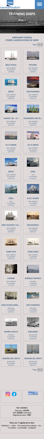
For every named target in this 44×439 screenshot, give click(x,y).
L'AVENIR (11, 278)
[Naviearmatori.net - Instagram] (8, 396)
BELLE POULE (11, 65)
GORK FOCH (11, 252)
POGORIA (33, 65)
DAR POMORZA (33, 92)
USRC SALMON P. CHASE (12, 225)
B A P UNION (11, 145)
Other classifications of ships (22, 40)
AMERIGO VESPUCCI (33, 278)
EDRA (33, 172)
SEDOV (11, 92)
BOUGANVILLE (33, 225)
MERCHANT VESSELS (22, 38)
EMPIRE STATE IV (11, 332)
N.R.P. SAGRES (33, 198)
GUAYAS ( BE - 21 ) (11, 118)
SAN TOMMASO (33, 305)
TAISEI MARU (33, 252)
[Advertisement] (22, 382)
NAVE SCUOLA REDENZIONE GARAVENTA (18, 305)
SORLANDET (33, 332)
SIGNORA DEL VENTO (11, 359)
